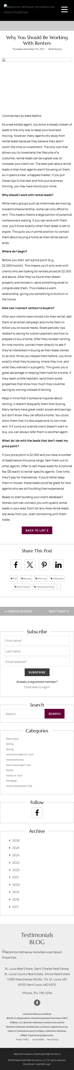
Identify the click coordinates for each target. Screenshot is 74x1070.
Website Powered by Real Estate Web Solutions (37, 1053)
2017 (15, 907)
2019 (15, 892)
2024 (16, 855)
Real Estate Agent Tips (18, 765)
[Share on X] (30, 564)
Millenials (58, 578)
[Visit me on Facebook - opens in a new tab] (37, 812)
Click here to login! (37, 687)
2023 (16, 862)
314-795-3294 (42, 993)
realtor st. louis (14, 775)
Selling (9, 744)
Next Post (58, 611)
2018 (15, 899)
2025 (16, 848)
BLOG (37, 942)
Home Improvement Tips (19, 786)
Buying (27, 578)
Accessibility (38, 1039)
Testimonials (37, 935)
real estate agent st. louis (20, 754)
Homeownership (45, 586)
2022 (16, 870)
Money (9, 770)
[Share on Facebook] (15, 564)
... (59, 586)
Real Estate (23, 586)
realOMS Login (43, 1064)
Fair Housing (52, 1039)
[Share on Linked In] (58, 564)
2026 (16, 840)
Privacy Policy (22, 1039)
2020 (16, 885)
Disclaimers (29, 1064)
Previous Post (19, 611)
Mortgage (11, 780)
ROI (15, 578)
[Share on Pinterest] (44, 564)
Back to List (36, 530)
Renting (41, 578)
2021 (15, 877)
